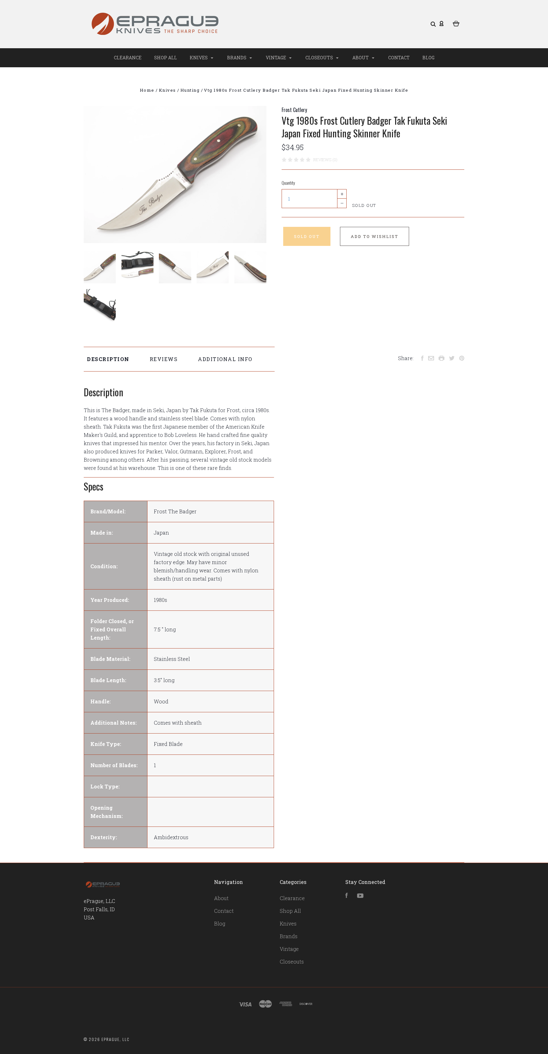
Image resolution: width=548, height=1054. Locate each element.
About (361, 58)
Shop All (165, 58)
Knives (199, 58)
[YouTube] (360, 896)
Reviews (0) (325, 159)
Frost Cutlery (294, 110)
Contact (399, 58)
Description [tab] (108, 359)
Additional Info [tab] (225, 359)
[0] (456, 23)
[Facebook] (346, 896)
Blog (428, 58)
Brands (237, 58)
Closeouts (319, 58)
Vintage (276, 58)
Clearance (127, 58)
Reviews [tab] (164, 359)
